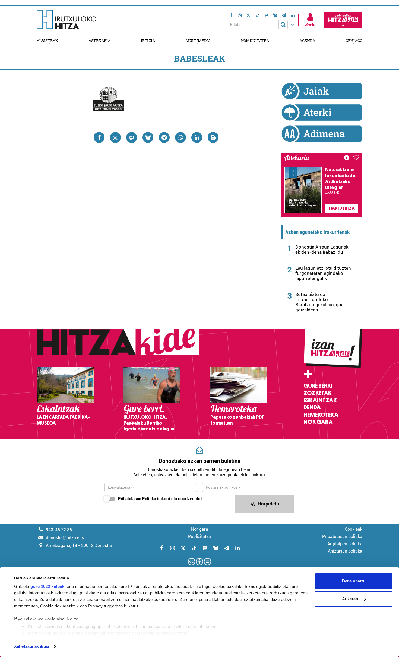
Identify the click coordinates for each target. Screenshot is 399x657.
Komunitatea (255, 40)
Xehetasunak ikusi (31, 646)
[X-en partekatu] (115, 137)
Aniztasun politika (345, 551)
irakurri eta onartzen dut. (160, 498)
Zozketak (317, 393)
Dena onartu (353, 581)
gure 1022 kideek (47, 586)
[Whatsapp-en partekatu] (180, 137)
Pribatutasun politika (342, 536)
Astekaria (99, 40)
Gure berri (317, 386)
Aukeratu (350, 599)
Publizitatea (199, 536)
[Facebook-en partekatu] (99, 137)
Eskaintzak (320, 400)
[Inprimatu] (213, 137)
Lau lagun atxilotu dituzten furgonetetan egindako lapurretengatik (323, 273)
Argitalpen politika (344, 543)
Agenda (307, 40)
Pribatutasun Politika (137, 498)
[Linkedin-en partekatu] (196, 137)
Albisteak (47, 40)
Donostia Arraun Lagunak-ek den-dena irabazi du (323, 249)
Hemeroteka (320, 415)
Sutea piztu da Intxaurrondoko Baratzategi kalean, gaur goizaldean (320, 302)
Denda (312, 407)
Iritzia (148, 40)
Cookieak (353, 529)
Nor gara (318, 422)
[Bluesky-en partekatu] (147, 137)
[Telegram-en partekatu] (164, 137)
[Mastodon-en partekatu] (131, 137)
